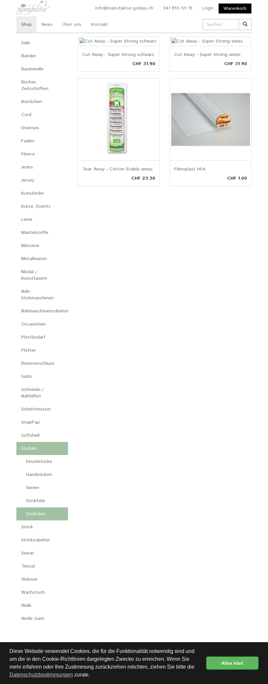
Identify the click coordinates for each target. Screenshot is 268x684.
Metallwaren (34, 258)
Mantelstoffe (34, 232)
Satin (26, 376)
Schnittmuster (36, 409)
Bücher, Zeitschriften (34, 85)
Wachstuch (33, 592)
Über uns (71, 24)
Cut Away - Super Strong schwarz (118, 54)
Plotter (28, 350)
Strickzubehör (35, 540)
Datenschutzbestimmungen (41, 674)
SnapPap (30, 422)
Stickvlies (35, 514)
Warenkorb (235, 8)
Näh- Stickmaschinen (37, 294)
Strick (27, 527)
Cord (26, 115)
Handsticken (39, 474)
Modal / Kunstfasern (34, 275)
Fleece (28, 154)
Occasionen (33, 324)
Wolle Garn (32, 618)
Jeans (27, 167)
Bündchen (31, 101)
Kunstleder (32, 193)
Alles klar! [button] (232, 663)
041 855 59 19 (178, 8)
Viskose (29, 579)
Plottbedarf (33, 337)
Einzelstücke (39, 461)
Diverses (30, 128)
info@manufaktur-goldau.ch (124, 8)
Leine (26, 219)
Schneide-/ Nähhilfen (32, 392)
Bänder (28, 56)
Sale (25, 43)
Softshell (30, 435)
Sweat (27, 553)
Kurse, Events (36, 206)
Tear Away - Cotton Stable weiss (117, 169)
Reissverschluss (37, 363)
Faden (27, 141)
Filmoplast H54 (190, 169)
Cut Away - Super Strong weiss (207, 54)
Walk (26, 605)
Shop (26, 24)
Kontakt (99, 24)
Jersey (27, 180)
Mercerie (30, 245)
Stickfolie (35, 501)
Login (207, 8)
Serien (32, 487)
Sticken (29, 448)
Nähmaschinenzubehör (44, 311)
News (47, 24)
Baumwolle (32, 69)
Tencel (28, 566)
